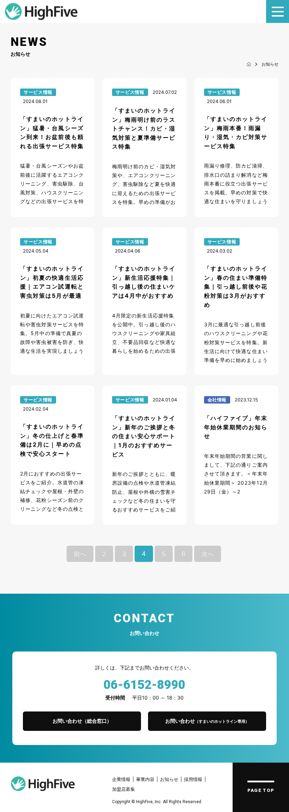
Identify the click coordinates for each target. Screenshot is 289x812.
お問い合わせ (207, 721)
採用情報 (193, 779)
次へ (207, 553)
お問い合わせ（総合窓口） (82, 721)
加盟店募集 (123, 789)
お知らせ (169, 779)
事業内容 (145, 779)
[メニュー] (277, 11)
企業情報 (121, 779)
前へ (80, 553)
